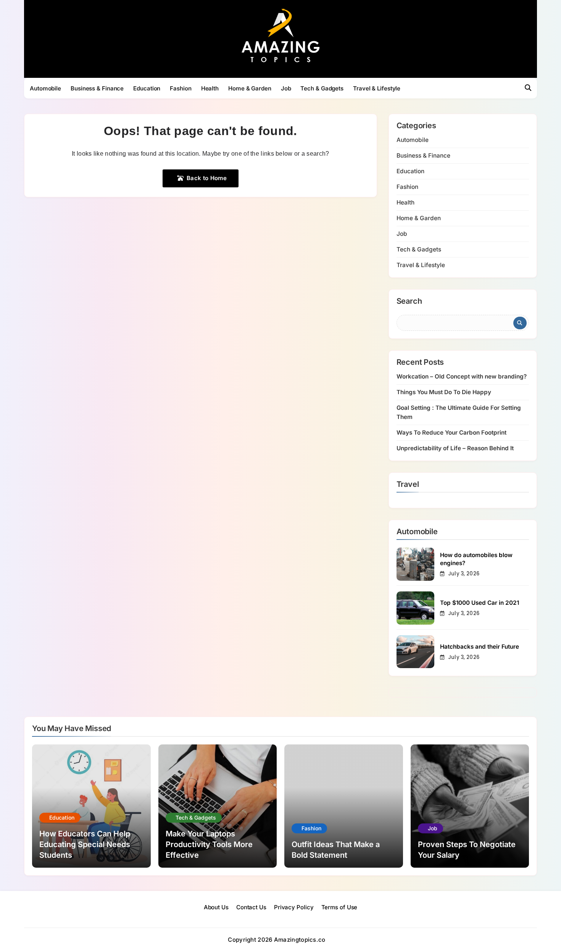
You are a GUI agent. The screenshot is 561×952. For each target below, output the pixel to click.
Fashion (180, 88)
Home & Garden (249, 88)
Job (286, 88)
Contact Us (251, 907)
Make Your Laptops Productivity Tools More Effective (209, 844)
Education (146, 88)
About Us (216, 907)
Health (210, 88)
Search (409, 301)
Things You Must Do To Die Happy (444, 392)
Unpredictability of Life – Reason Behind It (455, 448)
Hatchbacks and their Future (479, 646)
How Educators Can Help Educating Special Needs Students (84, 844)
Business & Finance (97, 88)
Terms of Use (339, 907)
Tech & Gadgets (321, 88)
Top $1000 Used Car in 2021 (479, 602)
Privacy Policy (294, 907)
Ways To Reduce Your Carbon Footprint (451, 432)
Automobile (45, 88)
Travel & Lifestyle (376, 88)
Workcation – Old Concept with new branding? (462, 376)
